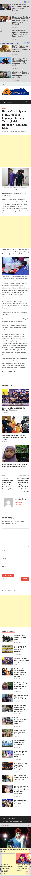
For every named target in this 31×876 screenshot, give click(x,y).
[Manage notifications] (27, 872)
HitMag (19, 821)
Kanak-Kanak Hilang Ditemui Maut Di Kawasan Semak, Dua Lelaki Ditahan (14, 465)
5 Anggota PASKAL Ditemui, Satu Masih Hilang (20, 637)
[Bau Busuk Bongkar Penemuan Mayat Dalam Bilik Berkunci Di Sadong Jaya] (7, 706)
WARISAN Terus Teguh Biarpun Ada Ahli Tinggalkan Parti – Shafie (21, 753)
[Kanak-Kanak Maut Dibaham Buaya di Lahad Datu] (7, 730)
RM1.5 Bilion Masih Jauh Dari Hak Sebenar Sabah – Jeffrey (21, 777)
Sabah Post (14, 131)
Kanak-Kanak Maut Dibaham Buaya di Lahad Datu (20, 732)
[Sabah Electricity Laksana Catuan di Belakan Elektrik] (7, 741)
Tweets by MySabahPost (9, 591)
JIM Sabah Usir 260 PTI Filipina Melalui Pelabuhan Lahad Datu (21, 697)
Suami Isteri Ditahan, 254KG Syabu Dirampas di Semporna (13, 409)
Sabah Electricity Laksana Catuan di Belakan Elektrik (19, 742)
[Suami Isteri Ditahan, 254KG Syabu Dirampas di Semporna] (15, 398)
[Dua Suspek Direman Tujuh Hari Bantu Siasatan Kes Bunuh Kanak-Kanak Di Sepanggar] (15, 425)
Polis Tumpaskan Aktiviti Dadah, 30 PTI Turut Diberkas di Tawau (21, 720)
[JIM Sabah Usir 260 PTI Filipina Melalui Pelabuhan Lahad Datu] (7, 695)
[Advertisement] (15, 151)
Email (4, 558)
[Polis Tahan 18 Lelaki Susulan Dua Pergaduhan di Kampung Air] (7, 763)
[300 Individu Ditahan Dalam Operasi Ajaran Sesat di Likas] (7, 800)
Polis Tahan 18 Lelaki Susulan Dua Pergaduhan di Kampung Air (20, 766)
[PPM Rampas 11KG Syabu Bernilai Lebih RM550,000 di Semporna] (7, 646)
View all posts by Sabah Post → (19, 503)
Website (5, 566)
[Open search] (26, 102)
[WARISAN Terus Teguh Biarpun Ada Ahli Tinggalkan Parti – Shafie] (7, 751)
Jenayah (4, 108)
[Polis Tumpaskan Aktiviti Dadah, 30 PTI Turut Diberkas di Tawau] (7, 718)
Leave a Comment (22, 131)
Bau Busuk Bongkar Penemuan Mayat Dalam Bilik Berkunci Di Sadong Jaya (21, 708)
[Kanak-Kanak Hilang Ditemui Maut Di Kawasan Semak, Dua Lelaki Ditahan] (15, 454)
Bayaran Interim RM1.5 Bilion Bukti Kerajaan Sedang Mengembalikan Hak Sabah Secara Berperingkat (21, 789)
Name (4, 550)
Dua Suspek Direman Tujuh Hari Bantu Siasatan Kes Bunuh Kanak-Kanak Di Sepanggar (14, 437)
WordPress (12, 821)
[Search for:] (15, 579)
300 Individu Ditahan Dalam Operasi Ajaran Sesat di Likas (21, 802)
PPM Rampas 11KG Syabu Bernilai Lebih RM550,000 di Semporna (20, 648)
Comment (6, 527)
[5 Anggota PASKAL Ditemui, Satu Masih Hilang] (7, 636)
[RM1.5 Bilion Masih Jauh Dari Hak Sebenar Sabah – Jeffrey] (7, 776)
